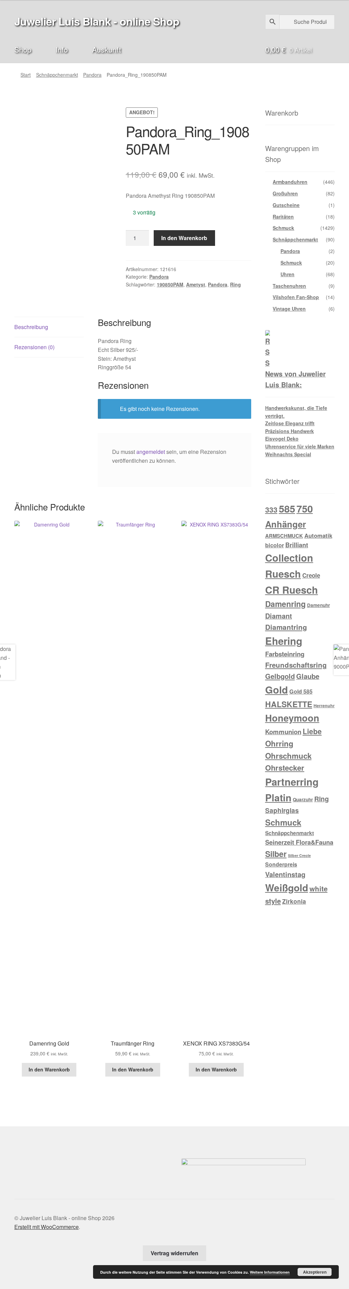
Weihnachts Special (288, 454)
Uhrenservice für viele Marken (299, 446)
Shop (22, 49)
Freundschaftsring (296, 665)
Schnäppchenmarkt (57, 74)
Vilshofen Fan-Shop (296, 297)
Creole (311, 575)
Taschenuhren (289, 285)
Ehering (283, 641)
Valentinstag (285, 874)
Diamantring (286, 627)
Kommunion (283, 731)
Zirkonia (294, 901)
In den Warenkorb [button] (49, 1069)
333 (271, 509)
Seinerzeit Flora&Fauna (299, 842)
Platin (278, 797)
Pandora (92, 74)
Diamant (278, 616)
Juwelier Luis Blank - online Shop (96, 21)
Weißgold (286, 887)
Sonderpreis (281, 864)
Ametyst (195, 284)
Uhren (287, 274)
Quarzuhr (303, 799)
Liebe (312, 731)
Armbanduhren (290, 181)
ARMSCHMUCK (284, 535)
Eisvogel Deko (282, 438)
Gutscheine (286, 205)
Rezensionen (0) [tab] (34, 347)
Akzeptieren (315, 1272)
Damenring (285, 603)
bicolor (274, 545)
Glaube (307, 676)
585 (287, 508)
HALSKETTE (288, 704)
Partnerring (292, 781)
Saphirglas (282, 810)
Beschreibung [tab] (31, 327)
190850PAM (170, 284)
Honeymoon (292, 717)
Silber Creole (299, 855)
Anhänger (285, 524)
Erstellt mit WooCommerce (46, 1227)
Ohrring (279, 743)
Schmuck (283, 227)
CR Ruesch (291, 590)
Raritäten (283, 216)
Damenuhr (318, 605)
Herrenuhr (324, 705)
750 (305, 509)
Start (25, 74)
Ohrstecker (284, 767)
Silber (276, 853)
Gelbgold (280, 676)
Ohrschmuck (288, 755)
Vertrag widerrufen (174, 1253)
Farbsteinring (284, 653)
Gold (276, 689)
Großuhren (285, 193)
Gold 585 (301, 691)
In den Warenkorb (184, 238)
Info (62, 49)
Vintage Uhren (289, 308)
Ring (235, 284)
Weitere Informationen (270, 1272)
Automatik (318, 535)
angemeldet (150, 452)
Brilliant (296, 544)
